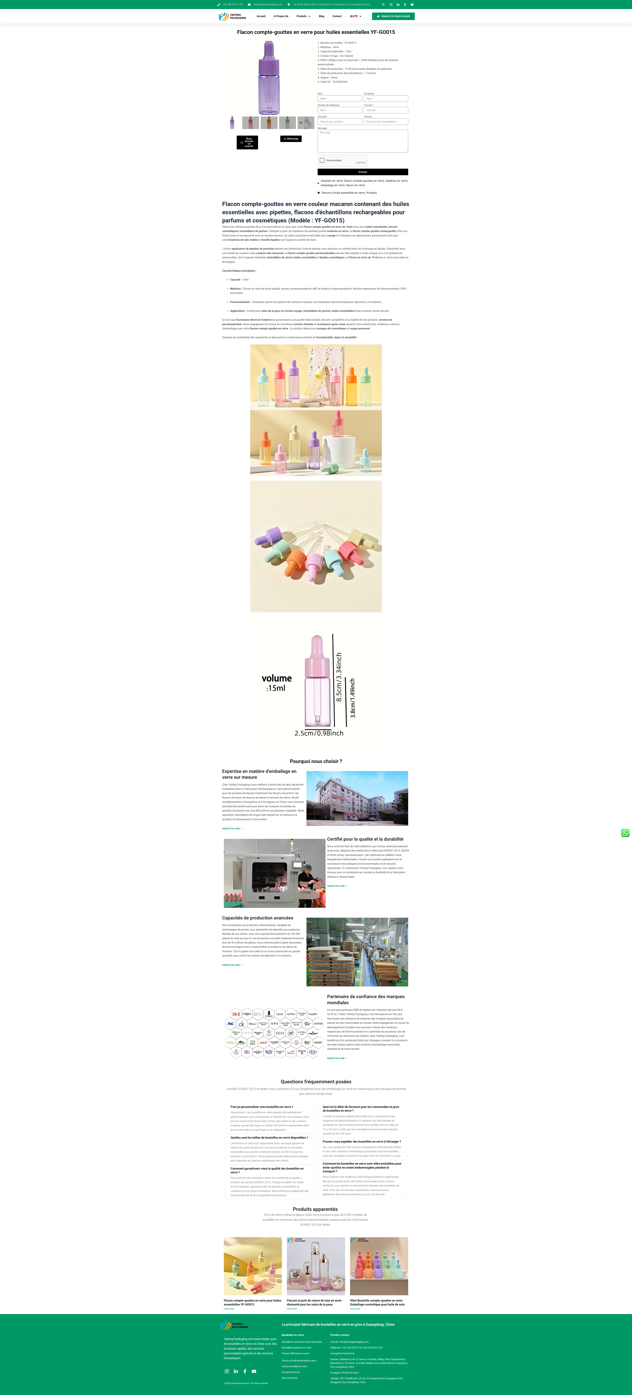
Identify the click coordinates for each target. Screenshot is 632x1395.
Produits (301, 16)
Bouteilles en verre (293, 1335)
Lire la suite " (229, 1309)
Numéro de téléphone (328, 105)
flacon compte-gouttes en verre (364, 180)
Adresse (368, 116)
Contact (337, 16)
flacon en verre (355, 185)
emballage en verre (333, 185)
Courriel (368, 105)
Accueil (261, 16)
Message (322, 128)
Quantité (322, 116)
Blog (321, 16)
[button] (383, 4)
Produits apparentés (315, 1209)
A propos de (281, 16)
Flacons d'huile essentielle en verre (343, 192)
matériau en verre (396, 180)
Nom (320, 93)
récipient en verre (332, 180)
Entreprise (369, 93)
